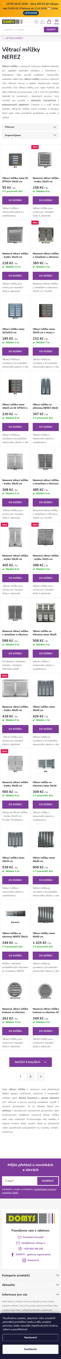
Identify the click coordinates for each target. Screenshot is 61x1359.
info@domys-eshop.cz (33, 1243)
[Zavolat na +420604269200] (36, 22)
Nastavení (30, 1337)
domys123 (33, 1260)
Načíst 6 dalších (28, 1062)
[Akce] (46, 159)
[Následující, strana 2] (30, 1076)
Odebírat (48, 1180)
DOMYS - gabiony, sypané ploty (33, 1254)
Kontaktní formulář (33, 1237)
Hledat (51, 29)
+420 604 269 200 (33, 1248)
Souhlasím (30, 1349)
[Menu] (56, 21)
